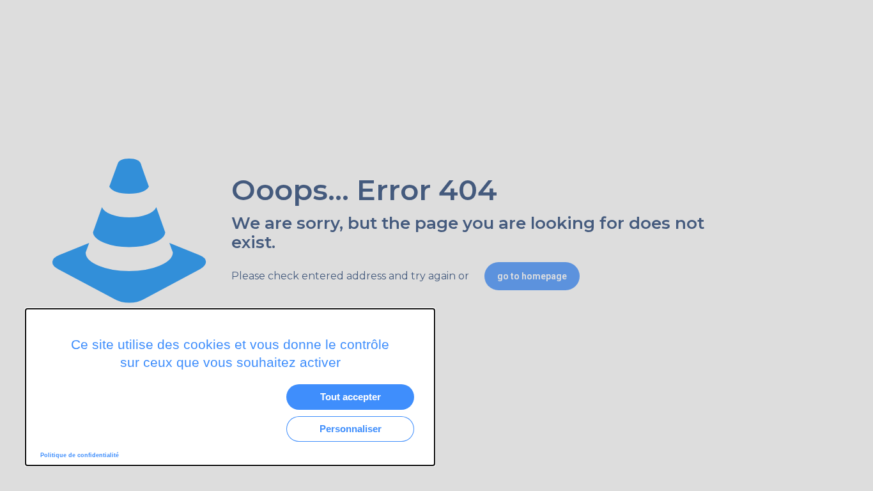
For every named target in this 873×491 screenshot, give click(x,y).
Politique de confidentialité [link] (79, 455)
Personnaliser (351, 428)
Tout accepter (350, 396)
